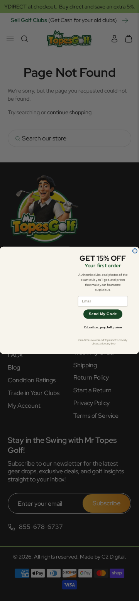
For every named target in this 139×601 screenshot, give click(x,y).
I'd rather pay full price (103, 327)
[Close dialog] (134, 251)
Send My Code (103, 314)
